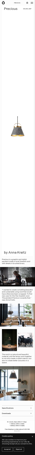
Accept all (7, 449)
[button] (32, 3)
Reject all (19, 449)
